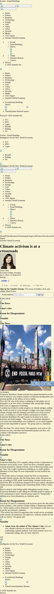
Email (15, 285)
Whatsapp (26, 285)
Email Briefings (13, 1)
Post (6, 285)
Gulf (35, 236)
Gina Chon (4, 270)
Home (2, 236)
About (12, 56)
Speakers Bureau (16, 58)
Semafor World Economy (10, 241)
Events (2, 1)
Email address (7, 294)
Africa (43, 236)
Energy (30, 236)
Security (49, 236)
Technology (22, 236)
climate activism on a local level (22, 528)
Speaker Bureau (16, 111)
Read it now (11, 291)
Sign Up (40, 295)
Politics (8, 236)
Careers (13, 60)
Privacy (8, 62)
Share (4, 281)
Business (14, 236)
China (39, 236)
